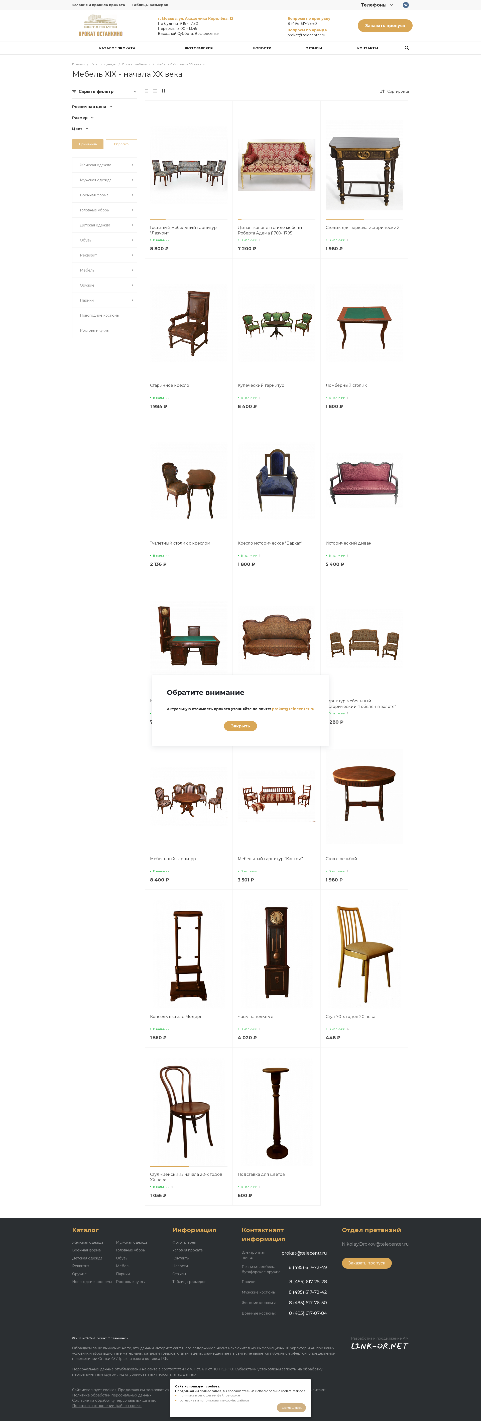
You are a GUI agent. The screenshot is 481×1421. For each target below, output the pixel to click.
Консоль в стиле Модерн (176, 1016)
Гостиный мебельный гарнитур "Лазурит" (183, 230)
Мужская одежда (132, 1242)
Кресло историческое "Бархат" (270, 543)
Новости (180, 1266)
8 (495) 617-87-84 (308, 1313)
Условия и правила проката (98, 5)
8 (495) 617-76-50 (308, 1303)
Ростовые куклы (130, 1281)
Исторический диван (349, 543)
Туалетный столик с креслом (180, 543)
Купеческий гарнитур (261, 385)
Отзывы (179, 1274)
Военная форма (86, 1250)
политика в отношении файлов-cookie (209, 1395)
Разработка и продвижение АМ (380, 1338)
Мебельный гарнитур (173, 858)
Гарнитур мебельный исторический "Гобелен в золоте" (361, 704)
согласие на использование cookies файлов (214, 1400)
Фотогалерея (184, 1242)
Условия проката (187, 1250)
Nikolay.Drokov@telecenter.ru (375, 1244)
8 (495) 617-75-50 (302, 23)
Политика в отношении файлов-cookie (107, 1405)
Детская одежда (87, 1258)
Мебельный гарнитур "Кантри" (270, 858)
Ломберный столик (346, 385)
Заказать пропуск (385, 25)
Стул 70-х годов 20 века (350, 1016)
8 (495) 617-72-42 (308, 1292)
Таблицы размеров (150, 5)
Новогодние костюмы (92, 1281)
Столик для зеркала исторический (363, 227)
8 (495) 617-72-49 (308, 1267)
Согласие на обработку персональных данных (114, 1400)
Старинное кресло (169, 385)
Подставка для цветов (261, 1174)
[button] (158, 219)
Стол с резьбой (341, 858)
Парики (123, 1274)
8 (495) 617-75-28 (308, 1281)
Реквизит (80, 1266)
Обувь (121, 1258)
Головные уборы (131, 1250)
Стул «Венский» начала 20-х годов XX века (186, 1177)
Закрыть (240, 726)
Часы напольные (255, 1016)
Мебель (123, 1266)
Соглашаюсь (292, 1407)
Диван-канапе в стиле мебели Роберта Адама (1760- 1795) (270, 230)
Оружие (79, 1274)
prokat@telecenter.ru (306, 35)
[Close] (319, 683)
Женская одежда (87, 1242)
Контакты (180, 1258)
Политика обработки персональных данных (111, 1395)
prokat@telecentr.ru (304, 1253)
